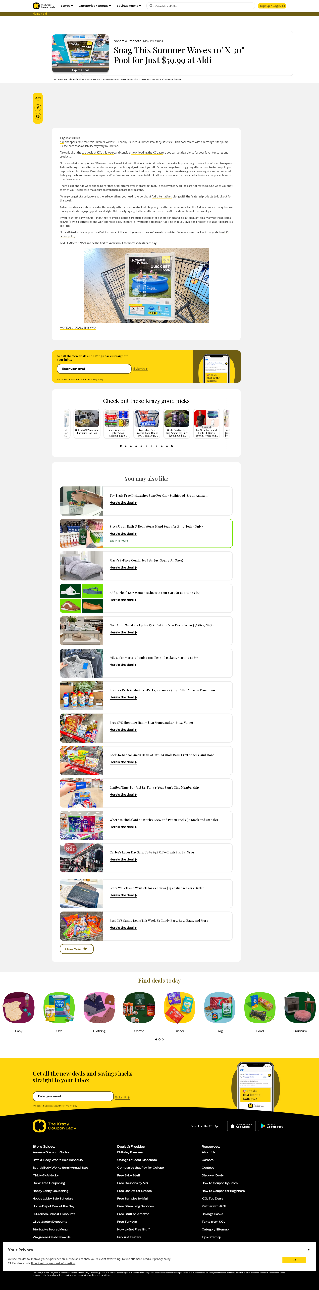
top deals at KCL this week (98, 152)
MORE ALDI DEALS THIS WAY (78, 327)
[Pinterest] (38, 116)
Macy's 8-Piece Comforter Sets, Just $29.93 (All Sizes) (146, 560)
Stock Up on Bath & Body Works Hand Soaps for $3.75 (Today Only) (156, 526)
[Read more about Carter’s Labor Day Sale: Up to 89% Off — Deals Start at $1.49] (81, 857)
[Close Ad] (240, 1277)
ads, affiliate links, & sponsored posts (85, 79)
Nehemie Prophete (127, 41)
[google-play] (272, 1126)
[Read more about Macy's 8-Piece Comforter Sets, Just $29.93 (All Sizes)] (81, 565)
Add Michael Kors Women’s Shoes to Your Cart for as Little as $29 (155, 593)
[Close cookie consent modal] (309, 1250)
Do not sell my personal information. (53, 1263)
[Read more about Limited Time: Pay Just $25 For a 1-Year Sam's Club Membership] (81, 793)
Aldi (62, 142)
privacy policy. (162, 1259)
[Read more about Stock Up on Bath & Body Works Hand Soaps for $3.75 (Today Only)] (81, 533)
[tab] (125, 446)
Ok (294, 1260)
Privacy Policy (97, 379)
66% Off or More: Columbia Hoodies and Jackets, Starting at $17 (154, 657)
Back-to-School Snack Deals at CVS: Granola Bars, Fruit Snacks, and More (162, 755)
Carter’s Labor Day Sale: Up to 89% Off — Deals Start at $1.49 (152, 852)
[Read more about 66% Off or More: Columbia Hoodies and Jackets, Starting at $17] (81, 663)
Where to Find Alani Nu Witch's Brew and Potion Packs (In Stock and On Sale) (164, 820)
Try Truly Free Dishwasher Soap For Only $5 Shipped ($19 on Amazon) (159, 495)
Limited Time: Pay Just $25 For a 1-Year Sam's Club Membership (154, 787)
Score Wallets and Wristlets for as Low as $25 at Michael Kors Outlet (157, 888)
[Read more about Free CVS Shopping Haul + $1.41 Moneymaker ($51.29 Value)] (81, 728)
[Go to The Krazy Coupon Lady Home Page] (44, 5)
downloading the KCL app (147, 152)
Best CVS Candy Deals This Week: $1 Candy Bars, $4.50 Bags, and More (159, 920)
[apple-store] (241, 1126)
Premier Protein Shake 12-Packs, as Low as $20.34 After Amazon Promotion (162, 690)
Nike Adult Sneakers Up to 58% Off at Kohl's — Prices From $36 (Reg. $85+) (161, 625)
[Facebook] (38, 107)
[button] (235, 1288)
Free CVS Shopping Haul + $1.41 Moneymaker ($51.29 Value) (151, 722)
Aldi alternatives (162, 196)
